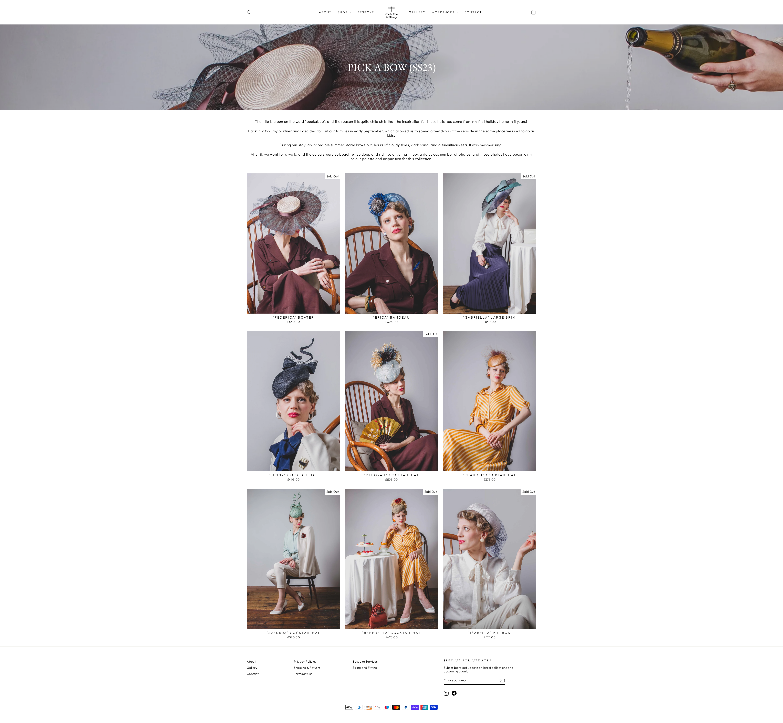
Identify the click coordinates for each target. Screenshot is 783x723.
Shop (343, 12)
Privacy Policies (305, 661)
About (325, 12)
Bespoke (365, 12)
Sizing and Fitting (365, 668)
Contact (473, 12)
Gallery (417, 12)
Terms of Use (303, 674)
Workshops (444, 12)
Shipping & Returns (307, 668)
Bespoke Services (365, 661)
